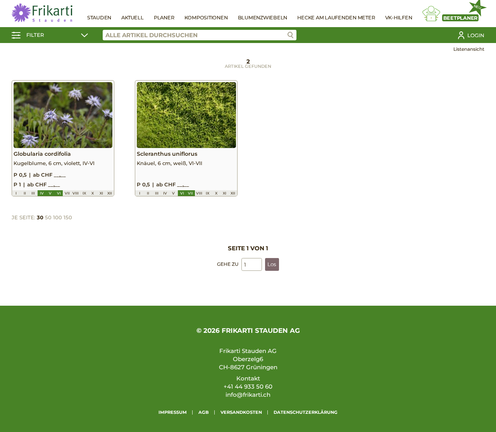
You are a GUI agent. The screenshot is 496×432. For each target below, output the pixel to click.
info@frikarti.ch (248, 394)
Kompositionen (206, 18)
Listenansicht (468, 49)
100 (57, 217)
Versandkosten (241, 412)
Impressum (172, 412)
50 (48, 217)
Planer (164, 18)
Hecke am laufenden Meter (336, 18)
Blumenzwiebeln (263, 18)
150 (68, 217)
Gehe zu (227, 264)
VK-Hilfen (398, 18)
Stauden (99, 18)
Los (271, 264)
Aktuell (132, 18)
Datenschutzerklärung (306, 412)
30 (40, 217)
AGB (203, 412)
